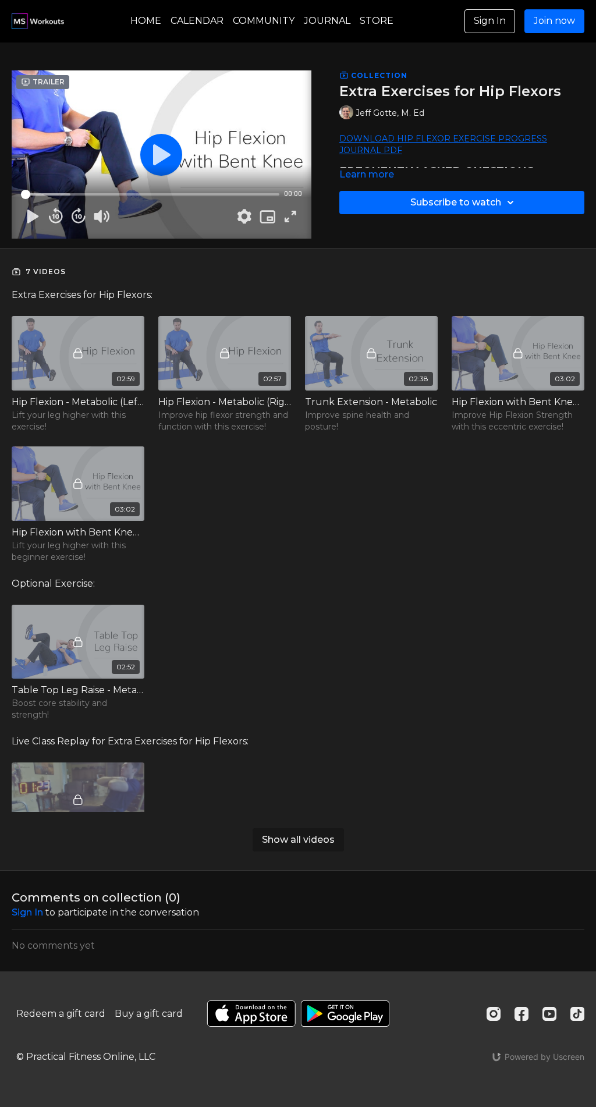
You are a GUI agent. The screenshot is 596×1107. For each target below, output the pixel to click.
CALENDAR (197, 20)
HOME (145, 20)
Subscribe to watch (455, 202)
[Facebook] (521, 1014)
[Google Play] (345, 1013)
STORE (376, 20)
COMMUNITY (264, 20)
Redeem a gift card (60, 1013)
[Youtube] (549, 1014)
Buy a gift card (149, 1013)
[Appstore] (251, 1013)
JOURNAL (327, 20)
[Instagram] (494, 1014)
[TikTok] (577, 1014)
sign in (27, 912)
